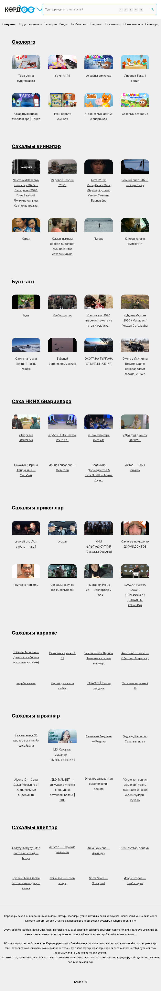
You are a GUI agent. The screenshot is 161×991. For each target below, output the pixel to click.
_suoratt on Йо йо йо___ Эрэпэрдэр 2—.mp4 (99, 590)
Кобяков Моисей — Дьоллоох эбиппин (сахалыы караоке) (26, 657)
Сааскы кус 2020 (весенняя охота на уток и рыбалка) (98, 320)
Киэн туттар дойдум (135, 848)
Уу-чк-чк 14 (62, 75)
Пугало (98, 238)
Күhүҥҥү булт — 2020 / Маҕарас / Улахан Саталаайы (135, 320)
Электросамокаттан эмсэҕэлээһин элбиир (99, 783)
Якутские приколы (26, 584)
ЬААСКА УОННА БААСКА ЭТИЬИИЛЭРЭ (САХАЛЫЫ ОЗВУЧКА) (135, 595)
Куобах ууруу (62, 315)
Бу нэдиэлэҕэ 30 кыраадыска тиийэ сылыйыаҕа (26, 740)
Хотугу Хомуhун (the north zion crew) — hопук (26, 853)
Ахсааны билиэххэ (98, 75)
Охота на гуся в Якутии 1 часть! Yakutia (26, 363)
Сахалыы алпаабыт (135, 113)
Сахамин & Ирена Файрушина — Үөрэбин (26, 470)
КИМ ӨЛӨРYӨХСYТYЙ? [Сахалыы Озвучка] (99, 546)
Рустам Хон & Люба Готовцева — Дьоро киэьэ (26, 883)
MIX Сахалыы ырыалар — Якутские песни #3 (62, 754)
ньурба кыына (26, 683)
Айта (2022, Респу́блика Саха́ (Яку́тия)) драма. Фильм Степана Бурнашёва (99, 190)
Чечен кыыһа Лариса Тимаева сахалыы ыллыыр (98, 658)
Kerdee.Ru (80, 982)
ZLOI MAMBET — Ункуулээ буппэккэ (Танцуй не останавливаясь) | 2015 (62, 790)
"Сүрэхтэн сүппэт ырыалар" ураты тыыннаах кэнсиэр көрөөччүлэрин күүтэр (135, 790)
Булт (26, 315)
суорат (62, 541)
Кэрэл (26, 238)
